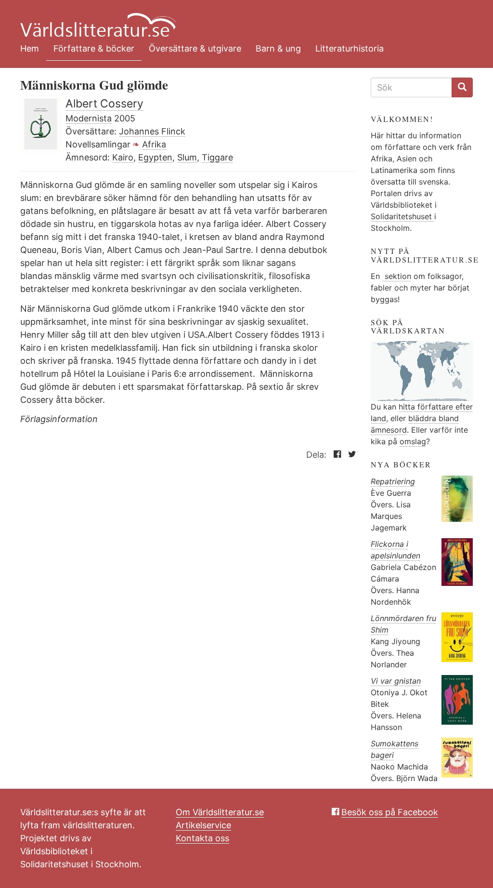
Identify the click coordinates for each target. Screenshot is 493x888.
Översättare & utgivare (195, 48)
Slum (187, 157)
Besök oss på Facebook (389, 812)
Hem (29, 48)
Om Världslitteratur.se (220, 812)
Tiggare (217, 157)
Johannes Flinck (152, 131)
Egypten (155, 157)
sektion (396, 276)
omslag (413, 441)
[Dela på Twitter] (349, 455)
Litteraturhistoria (349, 48)
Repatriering (393, 481)
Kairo (122, 157)
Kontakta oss (202, 838)
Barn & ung (278, 48)
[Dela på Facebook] (335, 455)
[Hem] (239, 19)
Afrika (154, 144)
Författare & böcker (93, 48)
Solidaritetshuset (402, 216)
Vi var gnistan (396, 681)
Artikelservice (203, 825)
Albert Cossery (104, 103)
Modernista (88, 118)
